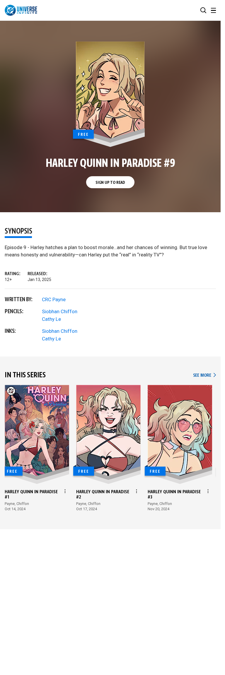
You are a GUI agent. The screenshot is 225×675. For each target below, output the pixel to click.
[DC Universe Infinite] (21, 10)
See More (204, 375)
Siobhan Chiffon (59, 311)
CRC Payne (54, 299)
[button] (203, 10)
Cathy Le (51, 319)
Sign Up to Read (110, 182)
